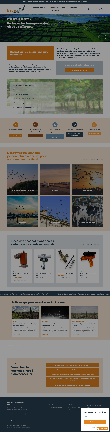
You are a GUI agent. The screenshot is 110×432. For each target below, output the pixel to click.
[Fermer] (106, 411)
